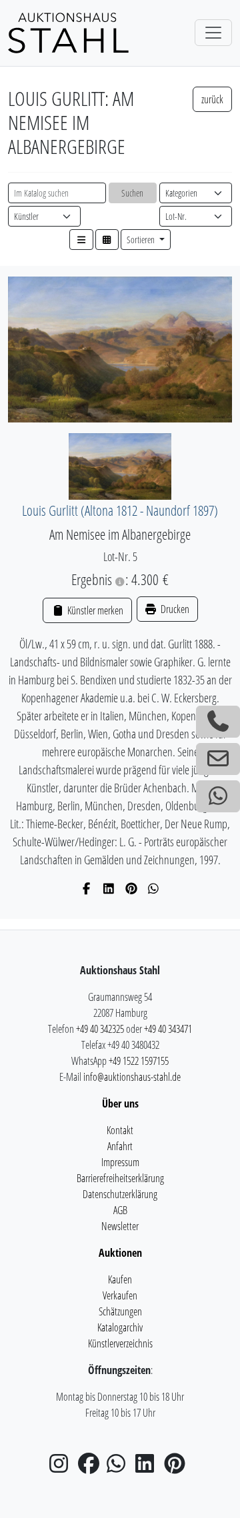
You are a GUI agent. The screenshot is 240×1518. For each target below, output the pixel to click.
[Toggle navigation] (213, 32)
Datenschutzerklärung (120, 1194)
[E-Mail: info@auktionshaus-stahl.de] (218, 759)
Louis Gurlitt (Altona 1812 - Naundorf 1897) (120, 510)
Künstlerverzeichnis (120, 1343)
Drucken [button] (174, 609)
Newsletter (120, 1226)
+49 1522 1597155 (139, 1061)
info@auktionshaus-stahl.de (132, 1077)
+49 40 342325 (100, 1029)
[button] (81, 239)
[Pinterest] (131, 888)
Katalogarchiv (120, 1327)
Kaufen (120, 1279)
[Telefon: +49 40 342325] (218, 722)
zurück (212, 99)
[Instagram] (62, 1467)
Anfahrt (120, 1146)
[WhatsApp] (153, 888)
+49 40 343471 (168, 1029)
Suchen (132, 193)
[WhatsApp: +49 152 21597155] (218, 796)
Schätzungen (120, 1311)
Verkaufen (120, 1295)
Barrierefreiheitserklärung (120, 1178)
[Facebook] (87, 888)
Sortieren (142, 239)
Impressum (120, 1162)
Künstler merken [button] (94, 610)
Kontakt (120, 1130)
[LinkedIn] (109, 888)
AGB (120, 1210)
